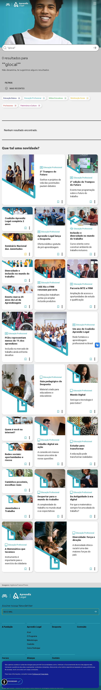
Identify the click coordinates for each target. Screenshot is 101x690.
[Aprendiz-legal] (21, 4)
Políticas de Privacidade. (40, 674)
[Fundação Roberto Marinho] (8, 4)
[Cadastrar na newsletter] (95, 612)
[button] (58, 201)
